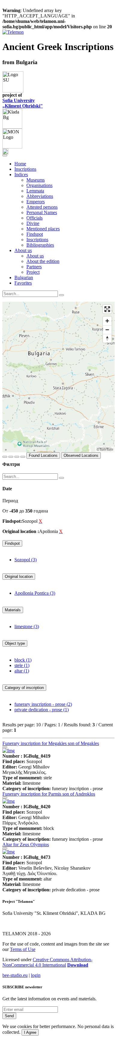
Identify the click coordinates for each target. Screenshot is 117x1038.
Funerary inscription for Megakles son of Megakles (50, 743)
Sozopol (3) (25, 559)
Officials (34, 217)
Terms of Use (22, 949)
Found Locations (43, 455)
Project (33, 272)
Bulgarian (23, 277)
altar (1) (21, 670)
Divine (32, 223)
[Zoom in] (107, 320)
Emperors (35, 201)
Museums (35, 179)
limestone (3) (26, 626)
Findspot (34, 234)
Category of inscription (24, 687)
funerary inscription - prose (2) (43, 704)
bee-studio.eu (15, 975)
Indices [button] (21, 174)
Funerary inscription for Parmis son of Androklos (48, 793)
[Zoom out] (107, 329)
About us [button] (23, 250)
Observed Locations (81, 455)
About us (35, 255)
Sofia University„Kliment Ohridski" (22, 103)
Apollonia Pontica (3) (34, 593)
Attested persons (42, 207)
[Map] (58, 377)
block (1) (23, 659)
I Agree (30, 1032)
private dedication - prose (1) (41, 709)
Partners (34, 266)
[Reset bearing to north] (107, 338)
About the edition (42, 261)
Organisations (39, 185)
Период (10, 500)
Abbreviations (39, 196)
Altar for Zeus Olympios (25, 844)
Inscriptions (25, 169)
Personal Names (41, 212)
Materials (13, 610)
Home (20, 163)
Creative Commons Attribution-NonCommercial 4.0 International (47, 962)
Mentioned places (43, 228)
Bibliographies (40, 245)
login (35, 975)
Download (77, 965)
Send (9, 1016)
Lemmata (35, 190)
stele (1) (21, 665)
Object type (15, 643)
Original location (19, 576)
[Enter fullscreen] (107, 309)
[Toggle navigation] (4, 155)
